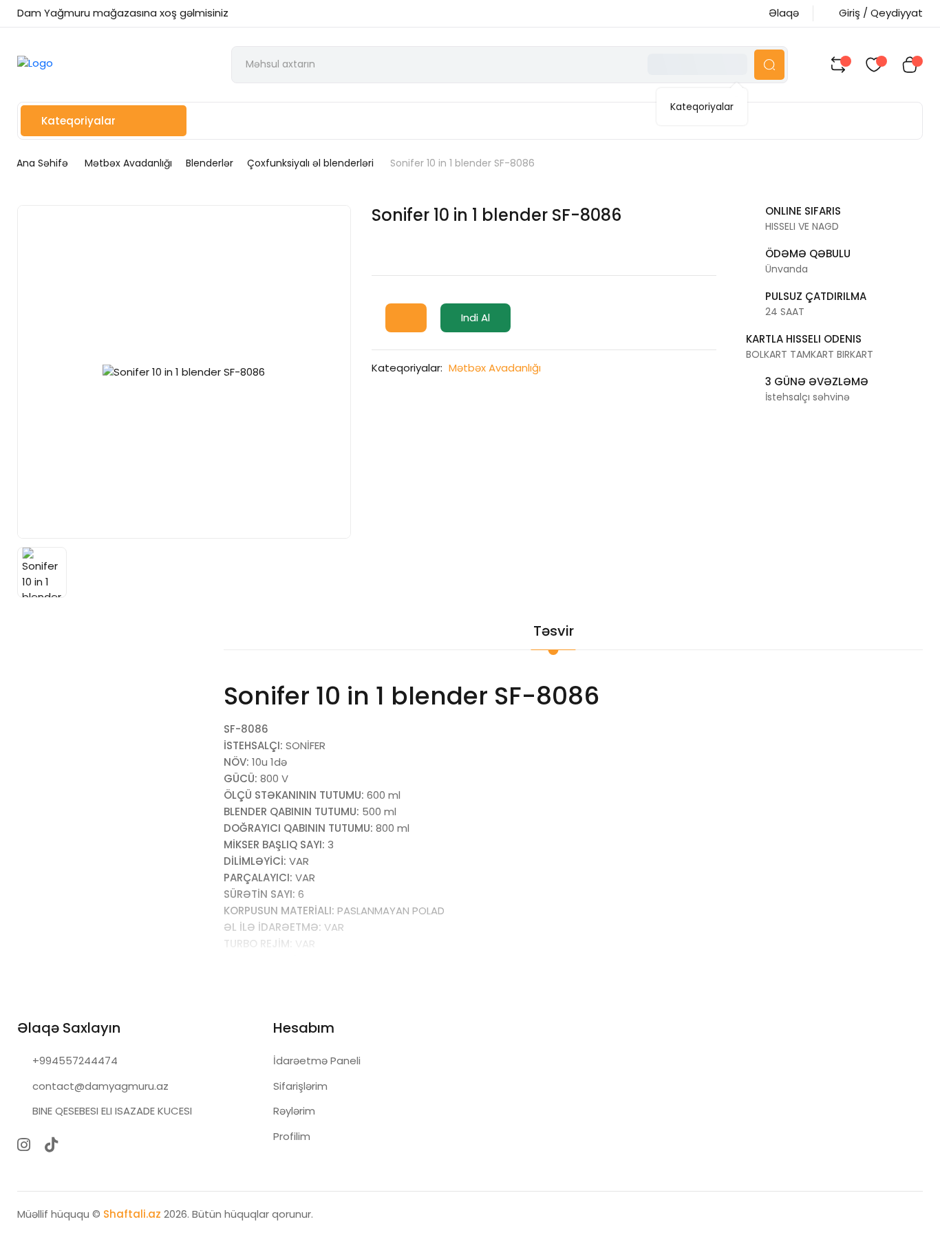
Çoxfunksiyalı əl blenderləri (310, 163)
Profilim (291, 1136)
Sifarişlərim (300, 1086)
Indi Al (475, 317)
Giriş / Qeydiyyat (881, 13)
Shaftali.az (132, 1214)
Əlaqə (784, 13)
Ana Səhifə (42, 163)
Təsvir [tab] (553, 631)
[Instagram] (24, 1144)
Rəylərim (294, 1111)
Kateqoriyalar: (407, 368)
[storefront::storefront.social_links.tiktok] (51, 1144)
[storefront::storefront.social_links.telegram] (79, 1144)
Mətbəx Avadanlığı (128, 163)
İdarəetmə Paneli (317, 1060)
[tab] (614, 622)
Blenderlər (209, 163)
